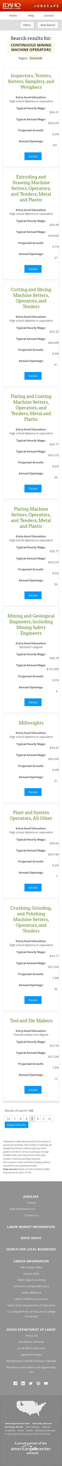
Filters (27, 25)
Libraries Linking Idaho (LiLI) (31, 1286)
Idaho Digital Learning (31, 1280)
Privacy (21, 1430)
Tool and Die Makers (31, 1020)
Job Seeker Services (31, 1342)
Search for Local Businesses (31, 1249)
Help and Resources (22, 1209)
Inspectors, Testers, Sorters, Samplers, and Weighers (31, 81)
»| (49, 1118)
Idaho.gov (46, 1427)
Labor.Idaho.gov (33, 1427)
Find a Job (31, 1335)
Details (33, 156)
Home (13, 15)
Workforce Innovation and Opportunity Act (31, 1369)
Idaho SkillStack (31, 1292)
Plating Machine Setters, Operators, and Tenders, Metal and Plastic (31, 517)
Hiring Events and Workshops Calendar (31, 1361)
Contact (49, 15)
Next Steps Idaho (31, 1267)
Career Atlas (31, 1273)
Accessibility (10, 1430)
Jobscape (31, 1196)
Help (31, 15)
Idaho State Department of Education (31, 1305)
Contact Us (31, 1215)
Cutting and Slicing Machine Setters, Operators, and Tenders (31, 298)
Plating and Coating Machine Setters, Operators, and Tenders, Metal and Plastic (31, 408)
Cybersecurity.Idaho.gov (45, 1430)
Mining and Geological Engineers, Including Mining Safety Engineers (31, 624)
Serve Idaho (31, 1238)
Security (29, 1430)
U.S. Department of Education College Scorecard (31, 1314)
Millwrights (31, 722)
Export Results (16, 1125)
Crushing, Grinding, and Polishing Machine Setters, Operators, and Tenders (31, 919)
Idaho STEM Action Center (31, 1299)
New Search (48, 25)
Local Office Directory (31, 1348)
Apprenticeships (31, 1354)
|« (8, 1118)
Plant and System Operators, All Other (31, 815)
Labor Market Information (31, 1227)
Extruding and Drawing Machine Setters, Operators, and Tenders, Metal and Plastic (31, 188)
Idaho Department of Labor (31, 1329)
